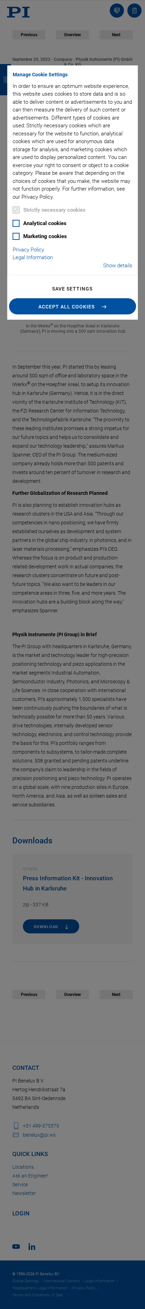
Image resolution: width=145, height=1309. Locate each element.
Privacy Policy (28, 250)
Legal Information (33, 257)
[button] (72, 306)
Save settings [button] (72, 289)
